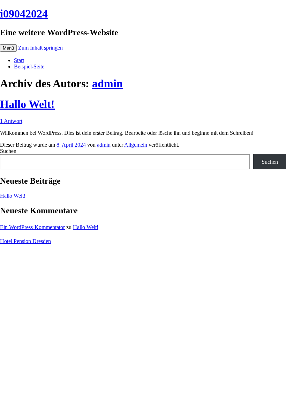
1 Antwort (11, 121)
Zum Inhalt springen (40, 48)
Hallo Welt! (27, 104)
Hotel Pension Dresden (25, 241)
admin (107, 83)
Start (19, 60)
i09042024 (24, 13)
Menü (8, 48)
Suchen (8, 151)
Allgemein (135, 145)
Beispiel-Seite (29, 66)
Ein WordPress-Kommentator (32, 227)
